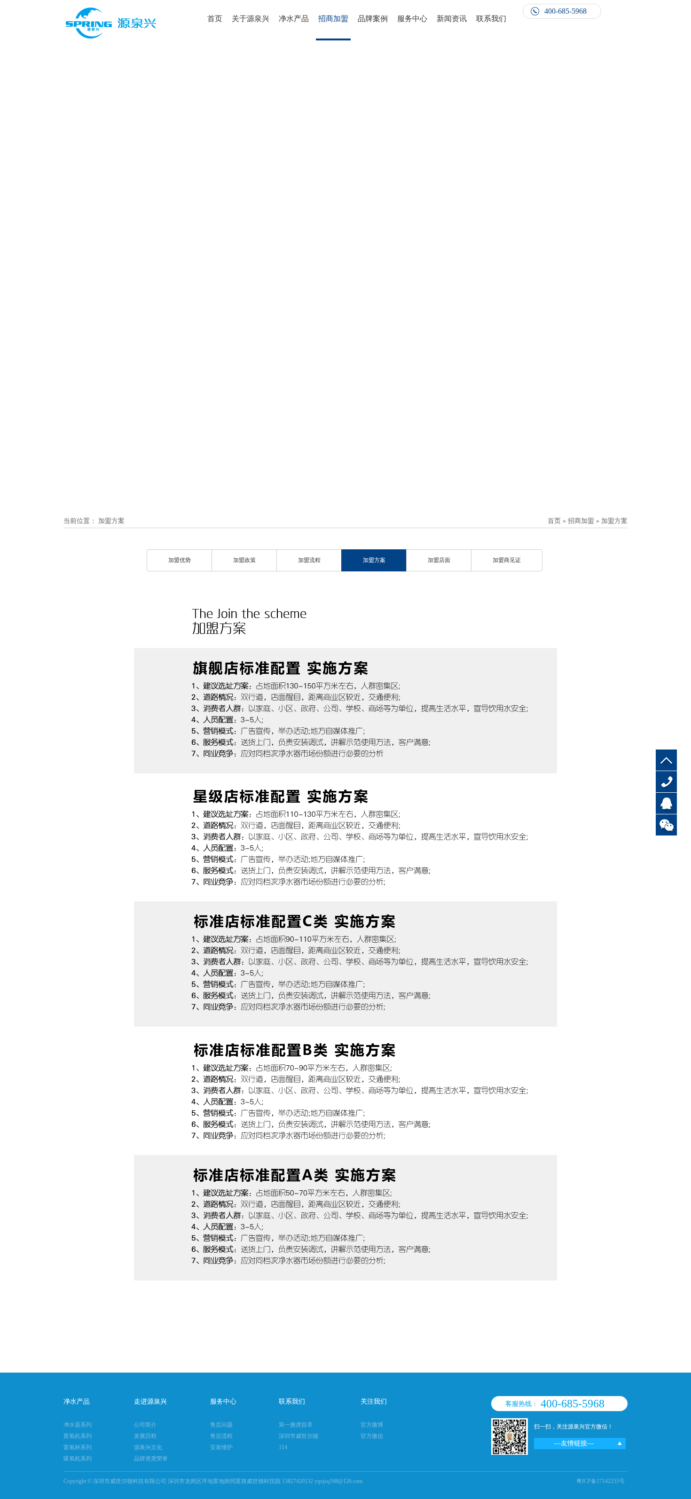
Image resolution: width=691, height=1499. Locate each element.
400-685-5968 (666, 781)
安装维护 (221, 1447)
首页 (214, 19)
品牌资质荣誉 (151, 1458)
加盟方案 (111, 520)
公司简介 (145, 1424)
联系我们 (491, 19)
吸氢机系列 (77, 1458)
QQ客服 (666, 803)
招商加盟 (333, 19)
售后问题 (221, 1424)
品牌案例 (373, 19)
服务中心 (412, 19)
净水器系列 (77, 1424)
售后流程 (221, 1436)
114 (283, 1447)
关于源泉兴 (250, 19)
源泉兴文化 (148, 1447)
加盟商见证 (507, 560)
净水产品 (294, 19)
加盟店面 (439, 560)
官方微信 (372, 1436)
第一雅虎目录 (296, 1424)
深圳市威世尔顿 (298, 1436)
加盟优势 (179, 560)
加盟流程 (309, 560)
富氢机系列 (77, 1436)
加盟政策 (244, 560)
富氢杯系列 (77, 1447)
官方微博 (372, 1424)
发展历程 (145, 1436)
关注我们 (374, 1401)
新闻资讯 (452, 19)
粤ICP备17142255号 (600, 1481)
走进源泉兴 (150, 1401)
